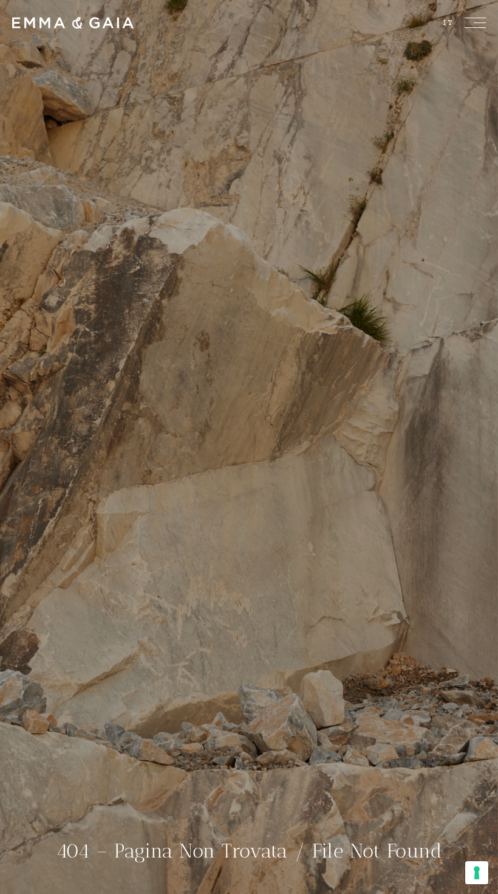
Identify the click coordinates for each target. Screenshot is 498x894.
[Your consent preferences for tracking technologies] (476, 872)
